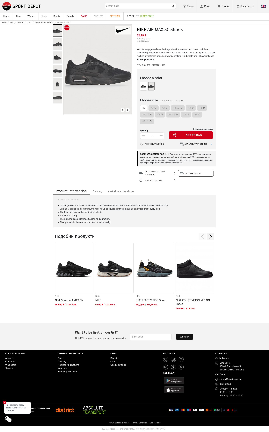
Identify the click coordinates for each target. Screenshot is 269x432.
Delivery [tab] (97, 191)
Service (9, 368)
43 (189, 108)
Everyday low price (67, 371)
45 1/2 (172, 114)
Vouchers (62, 368)
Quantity (144, 130)
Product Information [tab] (71, 191)
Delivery (62, 361)
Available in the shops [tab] (121, 191)
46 (184, 114)
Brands (70, 16)
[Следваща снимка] (127, 110)
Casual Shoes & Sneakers (44, 22)
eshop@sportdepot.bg (231, 379)
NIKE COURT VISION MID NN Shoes (193, 302)
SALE (84, 16)
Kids (44, 16)
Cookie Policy (155, 423)
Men (18, 16)
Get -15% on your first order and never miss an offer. (100, 334)
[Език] (263, 6)
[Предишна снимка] (122, 110)
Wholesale (10, 365)
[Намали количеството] (143, 136)
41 (152, 108)
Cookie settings (118, 365)
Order (60, 358)
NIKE (141, 29)
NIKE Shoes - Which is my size (172, 101)
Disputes (114, 358)
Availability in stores (196, 144)
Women (31, 16)
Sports (56, 16)
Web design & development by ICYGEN (151, 429)
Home (6, 16)
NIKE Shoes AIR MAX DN (69, 300)
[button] (202, 236)
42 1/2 (176, 108)
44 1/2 (145, 114)
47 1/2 (145, 121)
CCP (112, 361)
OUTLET (98, 16)
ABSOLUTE (140, 16)
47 (196, 114)
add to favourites (154, 144)
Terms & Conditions (139, 423)
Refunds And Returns (68, 365)
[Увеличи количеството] (161, 136)
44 (200, 108)
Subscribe (184, 337)
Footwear (20, 22)
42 (163, 108)
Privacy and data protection (119, 423)
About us (9, 358)
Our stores (10, 361)
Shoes (29, 22)
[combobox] (140, 6)
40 (143, 108)
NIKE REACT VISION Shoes (151, 300)
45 (158, 114)
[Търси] (173, 6)
